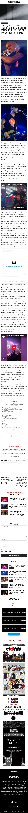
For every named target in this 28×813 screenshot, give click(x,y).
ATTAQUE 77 (10, 460)
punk (11, 461)
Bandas (11, 587)
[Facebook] (10, 806)
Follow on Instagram (14, 634)
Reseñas (5, 21)
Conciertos (10, 21)
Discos (11, 580)
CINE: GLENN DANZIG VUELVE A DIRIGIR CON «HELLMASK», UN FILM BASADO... (17, 591)
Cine (10, 593)
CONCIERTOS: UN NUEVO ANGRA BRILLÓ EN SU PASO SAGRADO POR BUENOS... (17, 565)
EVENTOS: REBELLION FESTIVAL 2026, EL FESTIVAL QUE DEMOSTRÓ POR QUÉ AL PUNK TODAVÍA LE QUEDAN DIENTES (16, 513)
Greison (3, 461)
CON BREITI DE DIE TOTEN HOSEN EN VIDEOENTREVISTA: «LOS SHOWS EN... (17, 585)
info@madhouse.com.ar (17, 797)
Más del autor (14, 494)
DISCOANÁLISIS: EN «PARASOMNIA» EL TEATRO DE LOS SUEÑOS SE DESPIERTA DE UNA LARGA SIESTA (7, 480)
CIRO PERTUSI (16, 460)
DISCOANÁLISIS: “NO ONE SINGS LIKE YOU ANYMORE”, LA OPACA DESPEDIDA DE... (17, 578)
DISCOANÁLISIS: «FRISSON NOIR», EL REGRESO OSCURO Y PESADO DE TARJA (18, 506)
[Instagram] (14, 806)
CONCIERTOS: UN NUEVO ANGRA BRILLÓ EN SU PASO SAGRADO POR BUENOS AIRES (18, 499)
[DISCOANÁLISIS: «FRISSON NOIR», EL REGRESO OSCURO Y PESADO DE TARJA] (4, 506)
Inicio (2, 21)
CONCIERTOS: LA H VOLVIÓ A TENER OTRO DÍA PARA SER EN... (17, 572)
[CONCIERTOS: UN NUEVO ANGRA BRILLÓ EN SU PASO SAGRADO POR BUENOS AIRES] (4, 499)
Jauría (7, 461)
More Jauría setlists (17, 433)
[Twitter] (17, 806)
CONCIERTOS (22, 460)
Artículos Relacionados (14, 492)
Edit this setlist (9, 433)
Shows (14, 461)
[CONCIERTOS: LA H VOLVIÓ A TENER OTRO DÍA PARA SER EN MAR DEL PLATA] (4, 573)
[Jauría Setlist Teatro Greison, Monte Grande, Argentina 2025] (14, 415)
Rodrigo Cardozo (6, 35)
